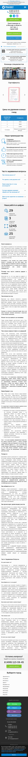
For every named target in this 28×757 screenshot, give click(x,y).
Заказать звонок (14, 19)
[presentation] (3, 95)
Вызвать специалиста (14, 33)
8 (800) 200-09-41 (14, 12)
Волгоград (5, 690)
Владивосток (6, 684)
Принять (14, 754)
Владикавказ (6, 686)
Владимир (5, 688)
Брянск (4, 682)
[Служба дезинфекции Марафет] (1, 46)
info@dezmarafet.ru (14, 13)
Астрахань (5, 678)
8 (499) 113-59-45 (14, 10)
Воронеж (5, 694)
